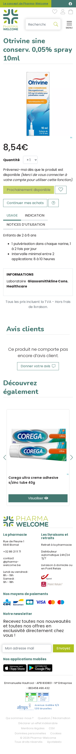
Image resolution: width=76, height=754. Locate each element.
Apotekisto (54, 742)
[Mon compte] (63, 12)
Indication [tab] (34, 215)
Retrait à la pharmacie (56, 545)
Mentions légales (33, 728)
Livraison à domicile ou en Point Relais (56, 566)
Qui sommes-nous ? (20, 718)
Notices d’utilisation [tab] (26, 224)
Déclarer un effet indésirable (38, 723)
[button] (4, 457)
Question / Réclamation (54, 718)
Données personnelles (30, 733)
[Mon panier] (70, 12)
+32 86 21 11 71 (12, 552)
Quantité (11, 159)
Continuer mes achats (25, 202)
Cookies (55, 733)
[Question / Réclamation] (53, 203)
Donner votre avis (36, 366)
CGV (52, 728)
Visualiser (36, 498)
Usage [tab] (12, 215)
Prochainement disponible (28, 189)
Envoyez (63, 648)
